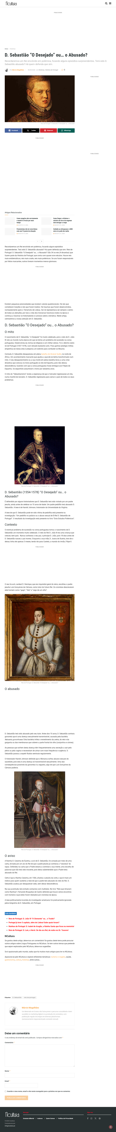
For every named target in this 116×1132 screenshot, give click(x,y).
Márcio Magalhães (18, 70)
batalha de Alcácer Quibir (51, 354)
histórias (25, 960)
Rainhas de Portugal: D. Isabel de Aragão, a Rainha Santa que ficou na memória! (41, 926)
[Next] (41, 241)
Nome (8, 1071)
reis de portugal (29, 997)
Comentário (10, 1042)
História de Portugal (51, 70)
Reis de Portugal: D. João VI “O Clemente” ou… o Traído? (32, 919)
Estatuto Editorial (28, 1118)
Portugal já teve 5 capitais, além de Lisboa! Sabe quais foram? (34, 922)
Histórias (12, 49)
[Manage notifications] (110, 1127)
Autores (40, 1118)
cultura (18, 960)
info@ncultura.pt (10, 1126)
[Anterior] (37, 241)
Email (7, 1081)
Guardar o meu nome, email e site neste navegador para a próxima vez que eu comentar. (38, 1091)
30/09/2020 (31, 70)
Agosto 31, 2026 (23, 225)
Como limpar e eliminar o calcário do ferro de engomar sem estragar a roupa (62, 220)
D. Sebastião (17, 997)
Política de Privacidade (65, 1118)
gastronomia (10, 960)
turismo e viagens (58, 957)
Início (6, 49)
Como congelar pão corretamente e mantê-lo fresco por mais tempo (27, 220)
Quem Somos (50, 1118)
